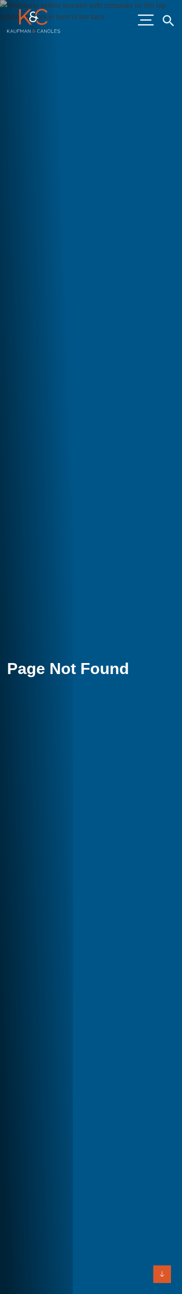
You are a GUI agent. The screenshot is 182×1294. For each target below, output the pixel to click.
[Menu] (145, 21)
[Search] (168, 20)
